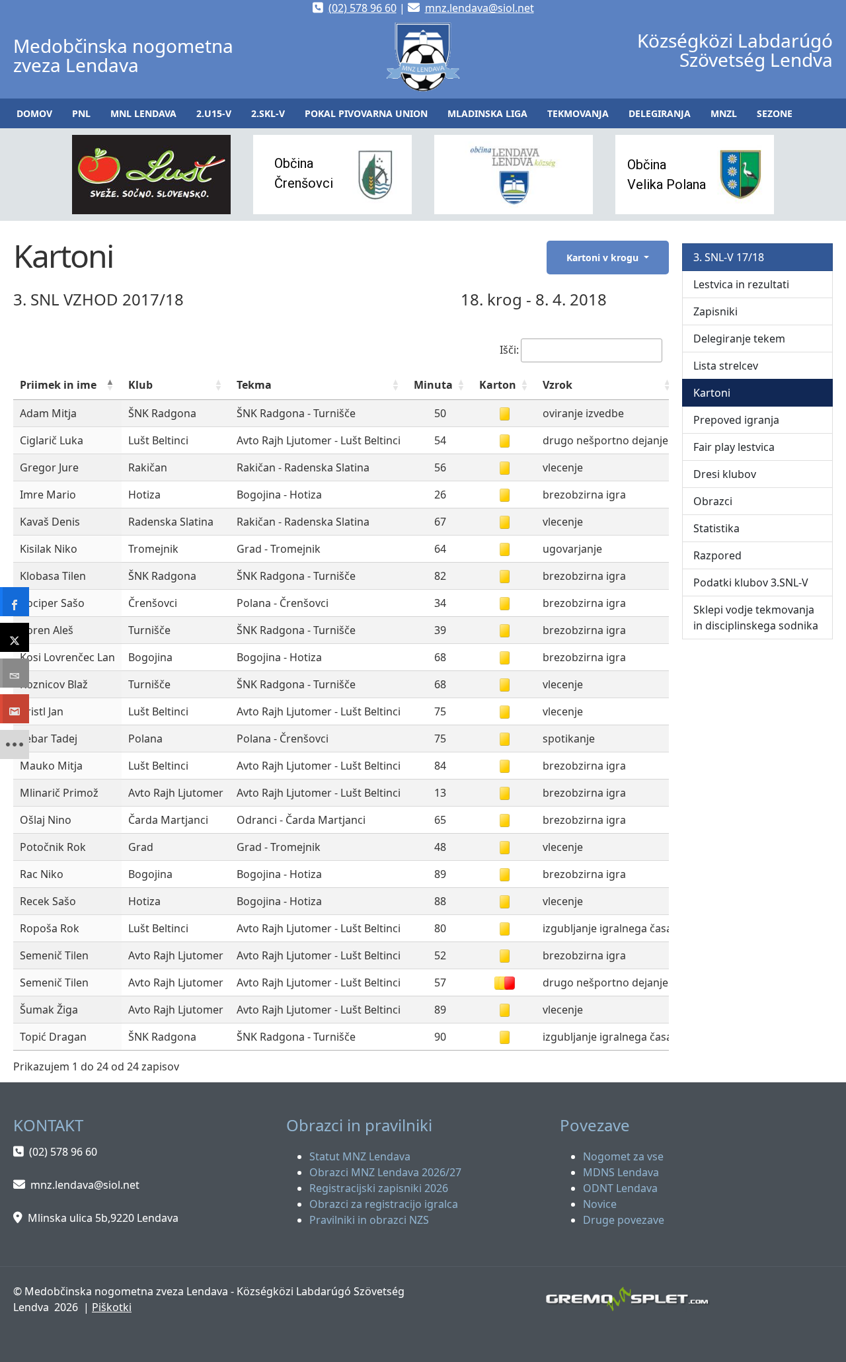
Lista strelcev (725, 365)
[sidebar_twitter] (14, 637)
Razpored (717, 555)
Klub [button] (140, 385)
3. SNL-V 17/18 (728, 257)
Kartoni (711, 392)
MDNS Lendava (621, 1172)
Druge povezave (623, 1220)
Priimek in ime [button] (58, 385)
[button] (81, 113)
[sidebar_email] (14, 673)
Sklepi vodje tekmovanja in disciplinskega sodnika (755, 617)
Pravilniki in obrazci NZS (369, 1220)
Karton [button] (497, 385)
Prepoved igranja (736, 420)
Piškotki (112, 1307)
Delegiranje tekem (739, 338)
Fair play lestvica (734, 447)
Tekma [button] (254, 385)
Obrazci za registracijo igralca (383, 1204)
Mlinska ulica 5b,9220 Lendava (103, 1218)
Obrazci (712, 501)
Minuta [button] (433, 385)
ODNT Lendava (620, 1188)
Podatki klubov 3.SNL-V (750, 582)
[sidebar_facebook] (14, 601)
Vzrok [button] (557, 385)
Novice (600, 1204)
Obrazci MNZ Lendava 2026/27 (385, 1172)
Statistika (716, 528)
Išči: (509, 349)
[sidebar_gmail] (14, 708)
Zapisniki (715, 311)
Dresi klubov (724, 474)
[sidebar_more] (14, 744)
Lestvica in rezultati (741, 284)
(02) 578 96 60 (362, 8)
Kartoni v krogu (603, 257)
